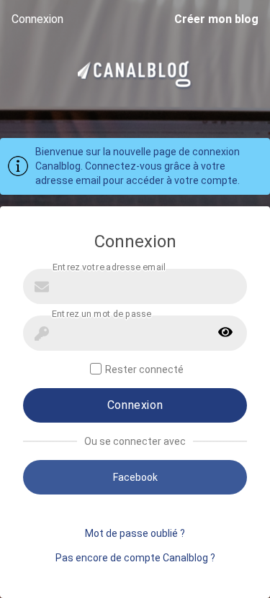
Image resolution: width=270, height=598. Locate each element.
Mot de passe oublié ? (135, 533)
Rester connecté (144, 369)
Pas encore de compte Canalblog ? (135, 558)
